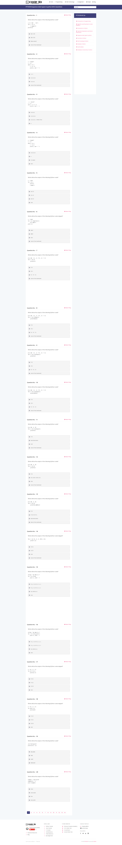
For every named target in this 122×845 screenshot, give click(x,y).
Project (89, 2)
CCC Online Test (68, 828)
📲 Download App (84, 828)
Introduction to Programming (84, 21)
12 (59, 812)
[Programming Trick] (31, 824)
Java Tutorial (49, 828)
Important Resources (32, 832)
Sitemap (38, 841)
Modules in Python (81, 44)
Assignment (81, 2)
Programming (59, 2)
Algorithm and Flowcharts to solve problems (84, 25)
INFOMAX (86, 841)
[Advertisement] (49, 296)
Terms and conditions (30, 841)
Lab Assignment (49, 835)
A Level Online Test (68, 832)
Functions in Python (81, 38)
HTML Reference (49, 833)
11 (56, 812)
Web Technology (70, 2)
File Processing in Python (82, 41)
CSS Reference (49, 832)
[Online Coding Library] (34, 2)
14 (64, 812)
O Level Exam (67, 830)
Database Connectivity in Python (84, 50)
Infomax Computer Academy (70, 826)
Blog (94, 2)
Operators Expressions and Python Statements (84, 32)
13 (62, 812)
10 (53, 812)
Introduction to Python (82, 28)
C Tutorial (48, 830)
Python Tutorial (49, 826)
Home (51, 2)
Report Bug (68, 15)
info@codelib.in (85, 826)
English (76, 7)
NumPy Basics (80, 47)
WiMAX (94, 841)
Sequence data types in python (84, 35)
